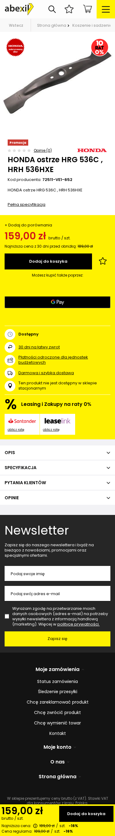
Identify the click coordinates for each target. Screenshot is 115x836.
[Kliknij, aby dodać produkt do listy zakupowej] (102, 261)
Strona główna (51, 25)
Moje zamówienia (57, 669)
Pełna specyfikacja (26, 204)
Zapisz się (57, 639)
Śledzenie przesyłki (57, 691)
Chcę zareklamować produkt (58, 702)
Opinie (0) (43, 150)
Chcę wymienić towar (57, 723)
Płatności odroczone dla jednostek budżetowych (53, 359)
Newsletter (37, 530)
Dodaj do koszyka (86, 814)
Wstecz (16, 25)
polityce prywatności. (78, 624)
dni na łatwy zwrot (39, 347)
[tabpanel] (57, 78)
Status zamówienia (57, 681)
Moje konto (57, 747)
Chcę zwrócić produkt (57, 712)
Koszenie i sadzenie (92, 25)
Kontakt (57, 733)
